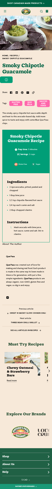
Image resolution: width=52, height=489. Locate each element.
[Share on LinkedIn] (16, 92)
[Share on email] (28, 92)
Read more (12, 381)
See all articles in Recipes (24, 330)
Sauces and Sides (43, 103)
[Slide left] (3, 371)
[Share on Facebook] (11, 92)
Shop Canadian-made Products (25, 3)
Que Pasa (29, 103)
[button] (41, 11)
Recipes (14, 56)
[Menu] (5, 11)
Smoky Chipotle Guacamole (17, 59)
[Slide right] (49, 371)
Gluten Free (16, 103)
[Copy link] (33, 92)
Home (5, 56)
